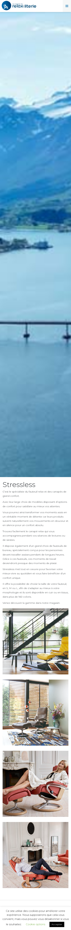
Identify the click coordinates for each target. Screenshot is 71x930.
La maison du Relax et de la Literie (19, 6)
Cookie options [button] (35, 924)
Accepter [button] (57, 924)
